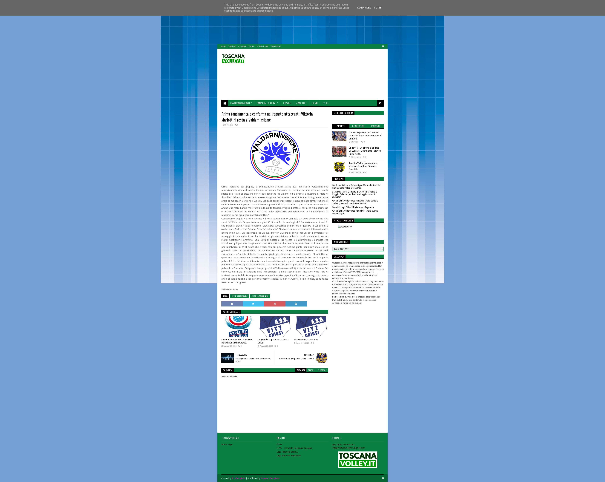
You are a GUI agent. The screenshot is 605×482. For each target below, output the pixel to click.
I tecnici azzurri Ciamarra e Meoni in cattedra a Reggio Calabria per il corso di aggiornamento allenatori (354, 194)
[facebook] (382, 46)
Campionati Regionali (266, 103)
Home (223, 46)
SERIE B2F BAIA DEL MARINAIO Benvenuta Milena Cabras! (237, 341)
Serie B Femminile (240, 296)
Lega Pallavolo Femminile (288, 455)
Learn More (364, 7)
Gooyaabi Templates (270, 478)
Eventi (314, 103)
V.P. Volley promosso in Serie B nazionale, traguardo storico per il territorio (365, 135)
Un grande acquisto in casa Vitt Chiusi (273, 341)
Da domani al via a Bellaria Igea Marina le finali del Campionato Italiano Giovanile (356, 186)
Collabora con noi (246, 46)
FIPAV (279, 444)
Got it (377, 7)
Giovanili (287, 103)
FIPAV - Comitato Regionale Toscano (294, 448)
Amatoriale (301, 103)
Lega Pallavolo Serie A (287, 452)
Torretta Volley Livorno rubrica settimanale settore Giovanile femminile (363, 166)
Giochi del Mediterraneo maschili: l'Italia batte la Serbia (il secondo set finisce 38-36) (355, 202)
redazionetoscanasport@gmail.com (348, 447)
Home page (226, 444)
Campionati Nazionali (240, 103)
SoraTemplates (238, 478)
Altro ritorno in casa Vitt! (306, 339)
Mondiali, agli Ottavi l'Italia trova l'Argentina (353, 207)
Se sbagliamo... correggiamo (269, 46)
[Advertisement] (94, 22)
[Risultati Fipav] (358, 231)
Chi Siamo (232, 46)
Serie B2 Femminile (259, 296)
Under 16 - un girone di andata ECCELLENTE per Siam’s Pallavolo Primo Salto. (365, 151)
